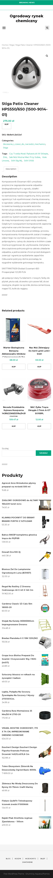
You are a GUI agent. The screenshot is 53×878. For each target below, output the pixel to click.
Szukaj (5, 448)
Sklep (42, 859)
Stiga (11, 45)
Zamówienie (27, 862)
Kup (7, 124)
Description (11, 169)
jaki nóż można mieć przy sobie (24, 157)
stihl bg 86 (16, 161)
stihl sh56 (29, 161)
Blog (8, 859)
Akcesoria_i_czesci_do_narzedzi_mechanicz (24, 144)
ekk (5, 157)
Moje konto (30, 859)
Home (5, 45)
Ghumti (29, 874)
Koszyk (18, 859)
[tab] (11, 168)
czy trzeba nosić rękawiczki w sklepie (28, 154)
